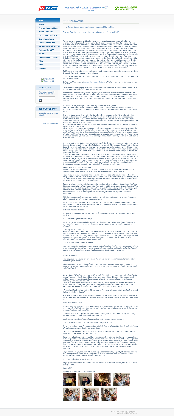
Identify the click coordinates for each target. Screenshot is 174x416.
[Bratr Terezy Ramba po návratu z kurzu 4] (109, 400)
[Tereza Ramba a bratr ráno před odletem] (102, 385)
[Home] (47, 11)
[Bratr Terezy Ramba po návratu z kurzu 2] (71, 400)
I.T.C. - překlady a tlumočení (48, 123)
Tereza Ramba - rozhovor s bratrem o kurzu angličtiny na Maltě (91, 27)
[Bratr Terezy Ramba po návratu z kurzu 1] (121, 385)
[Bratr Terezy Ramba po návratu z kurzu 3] (90, 400)
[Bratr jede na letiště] (69, 385)
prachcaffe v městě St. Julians (95, 82)
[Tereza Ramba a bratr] (85, 385)
